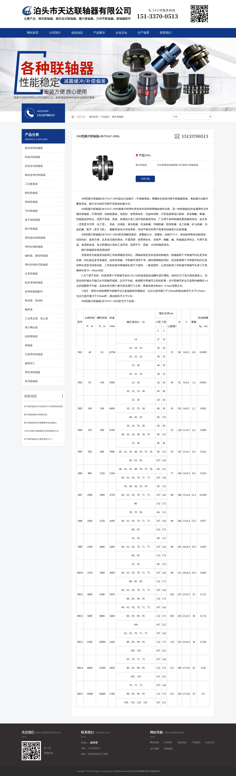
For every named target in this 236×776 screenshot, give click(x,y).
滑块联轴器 (31, 201)
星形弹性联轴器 (34, 148)
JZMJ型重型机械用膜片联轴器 (167, 165)
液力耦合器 (31, 327)
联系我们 (165, 32)
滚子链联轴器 (32, 219)
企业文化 (121, 32)
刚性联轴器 (31, 193)
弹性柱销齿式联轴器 (36, 264)
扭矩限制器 (31, 336)
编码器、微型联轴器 (36, 255)
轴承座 (29, 309)
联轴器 (29, 345)
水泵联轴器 (31, 273)
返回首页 (93, 117)
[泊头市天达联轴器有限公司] (78, 13)
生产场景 (143, 32)
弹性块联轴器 (32, 372)
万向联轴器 (31, 210)
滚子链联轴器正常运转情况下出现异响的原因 (43, 406)
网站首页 (33, 32)
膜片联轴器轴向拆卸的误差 (35, 414)
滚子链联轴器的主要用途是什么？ (38, 439)
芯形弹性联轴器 (34, 354)
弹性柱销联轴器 (34, 246)
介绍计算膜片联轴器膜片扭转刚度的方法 (41, 431)
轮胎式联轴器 (32, 157)
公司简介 (55, 32)
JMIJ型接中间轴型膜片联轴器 (188, 165)
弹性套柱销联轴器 (35, 237)
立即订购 (145, 179)
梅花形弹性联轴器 (35, 175)
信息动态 (77, 32)
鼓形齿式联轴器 (34, 166)
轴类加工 (30, 363)
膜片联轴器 (117, 117)
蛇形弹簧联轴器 (34, 282)
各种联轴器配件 (34, 291)
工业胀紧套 (31, 184)
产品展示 (99, 32)
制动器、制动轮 (34, 300)
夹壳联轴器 (31, 381)
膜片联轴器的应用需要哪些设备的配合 (40, 423)
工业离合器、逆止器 (36, 318)
